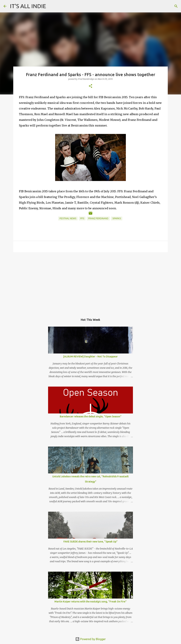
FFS (82, 218)
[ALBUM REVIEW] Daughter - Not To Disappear (90, 356)
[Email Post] (90, 214)
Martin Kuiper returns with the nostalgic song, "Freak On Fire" (90, 601)
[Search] (176, 6)
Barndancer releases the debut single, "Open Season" (90, 416)
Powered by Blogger (93, 639)
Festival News (68, 218)
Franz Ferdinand (98, 218)
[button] (90, 86)
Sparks (116, 218)
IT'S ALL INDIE (28, 6)
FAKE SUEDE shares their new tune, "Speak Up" (90, 541)
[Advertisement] (90, 282)
